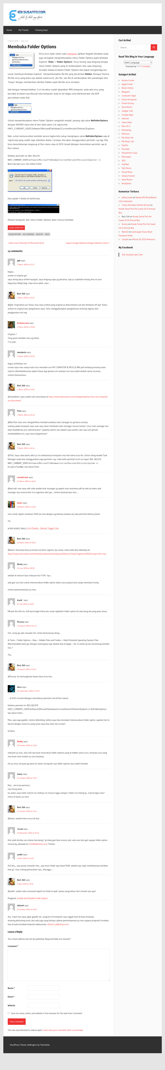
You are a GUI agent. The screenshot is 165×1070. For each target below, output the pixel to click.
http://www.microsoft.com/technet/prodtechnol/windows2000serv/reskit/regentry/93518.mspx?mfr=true (57, 553)
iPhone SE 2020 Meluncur (143, 239)
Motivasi (125, 133)
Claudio (125, 239)
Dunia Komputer (16, 228)
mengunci (72, 53)
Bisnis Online (127, 88)
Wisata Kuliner (128, 175)
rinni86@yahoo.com (38, 844)
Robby (20, 741)
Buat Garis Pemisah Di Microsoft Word (26, 243)
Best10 (125, 231)
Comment (13, 946)
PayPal (125, 145)
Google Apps (127, 114)
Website (11, 1005)
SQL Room (126, 168)
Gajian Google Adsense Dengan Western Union (87, 243)
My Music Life (128, 141)
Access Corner (128, 80)
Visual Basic (127, 172)
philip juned (127, 197)
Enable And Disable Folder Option (32, 898)
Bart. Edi (24, 41)
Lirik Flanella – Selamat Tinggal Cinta (43, 528)
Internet (125, 118)
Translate (146, 66)
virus (47, 234)
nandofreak (22, 477)
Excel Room (127, 107)
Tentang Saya (41, 30)
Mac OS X (126, 126)
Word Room (127, 179)
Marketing (126, 130)
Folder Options (15, 234)
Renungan (126, 156)
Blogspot (126, 91)
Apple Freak (127, 84)
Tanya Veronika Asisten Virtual (136, 205)
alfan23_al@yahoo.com (58, 924)
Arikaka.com (23, 323)
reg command (28, 234)
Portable (125, 149)
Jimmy (125, 224)
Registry (39, 234)
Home (9, 30)
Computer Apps (129, 95)
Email (11, 996)
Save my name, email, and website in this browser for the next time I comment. (46, 1013)
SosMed (125, 164)
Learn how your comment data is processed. (63, 1030)
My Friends (23, 30)
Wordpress (126, 183)
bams (19, 502)
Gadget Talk (127, 110)
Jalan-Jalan (127, 122)
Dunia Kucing (128, 103)
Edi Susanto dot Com (132, 254)
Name (11, 988)
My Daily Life (127, 137)
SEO (123, 160)
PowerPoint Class (129, 152)
